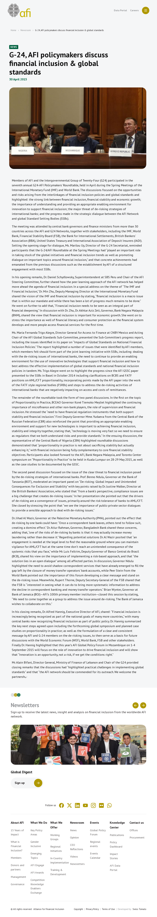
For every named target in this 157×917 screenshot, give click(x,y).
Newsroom (26, 30)
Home (13, 30)
